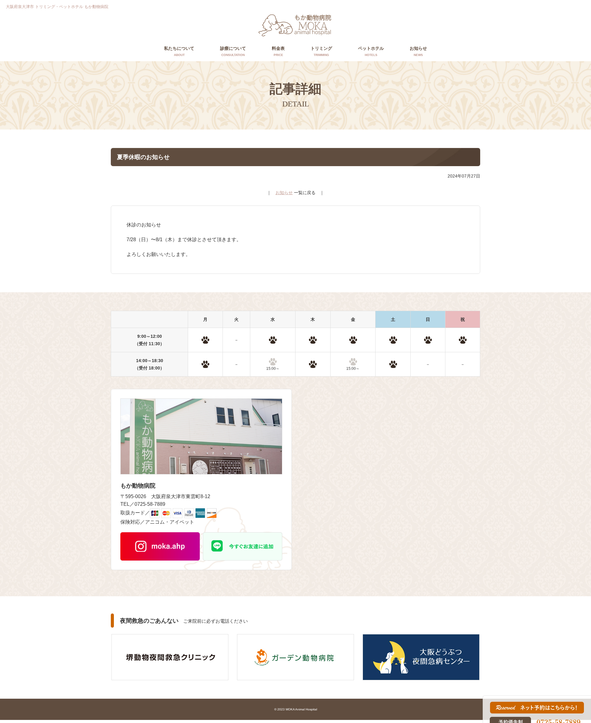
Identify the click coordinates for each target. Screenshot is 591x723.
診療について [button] (233, 51)
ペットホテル (371, 51)
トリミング (321, 51)
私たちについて (179, 51)
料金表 (278, 51)
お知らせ (418, 51)
